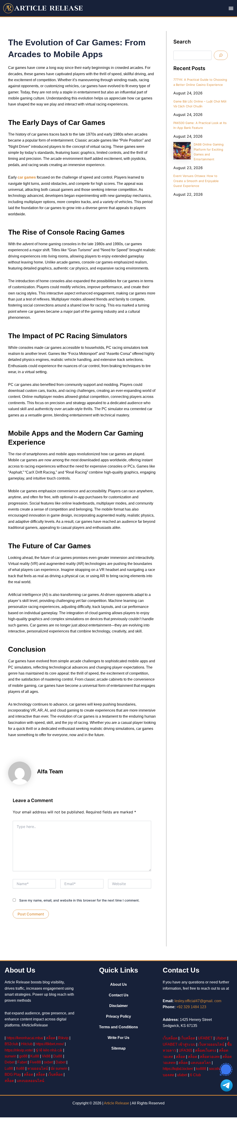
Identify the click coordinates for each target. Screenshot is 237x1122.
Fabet (22, 1062)
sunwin (10, 1056)
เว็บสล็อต (55, 1074)
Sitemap (118, 1048)
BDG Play (13, 1074)
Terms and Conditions (118, 1027)
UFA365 (185, 1050)
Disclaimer (118, 1006)
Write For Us (118, 1038)
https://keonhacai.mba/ (24, 1038)
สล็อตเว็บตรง (205, 1050)
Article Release (116, 1103)
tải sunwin (59, 1068)
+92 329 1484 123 (191, 1007)
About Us (118, 984)
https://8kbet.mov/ (49, 1044)
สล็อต (50, 1038)
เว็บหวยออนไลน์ (211, 1044)
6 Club (195, 1075)
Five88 (35, 1062)
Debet (10, 1062)
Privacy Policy (118, 1016)
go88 (23, 1056)
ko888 (201, 1069)
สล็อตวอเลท (210, 1057)
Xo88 (20, 1068)
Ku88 (34, 1056)
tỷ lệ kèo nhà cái (49, 1050)
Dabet (60, 1062)
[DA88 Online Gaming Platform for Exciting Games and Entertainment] (182, 150)
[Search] (221, 55)
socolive (216, 1069)
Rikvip (63, 1038)
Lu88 (9, 1068)
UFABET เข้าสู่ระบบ (179, 1044)
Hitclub (27, 1044)
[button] (231, 8)
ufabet (182, 1075)
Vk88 (46, 1056)
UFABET (205, 1038)
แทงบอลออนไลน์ (30, 1081)
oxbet (48, 1062)
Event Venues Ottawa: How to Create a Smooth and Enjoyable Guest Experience (196, 181)
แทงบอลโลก (200, 1063)
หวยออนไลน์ (37, 1068)
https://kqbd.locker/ (178, 1069)
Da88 (57, 1056)
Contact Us (118, 995)
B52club (11, 1044)
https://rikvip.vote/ (19, 1050)
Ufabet (220, 1038)
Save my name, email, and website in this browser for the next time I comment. (79, 900)
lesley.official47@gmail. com (198, 1001)
